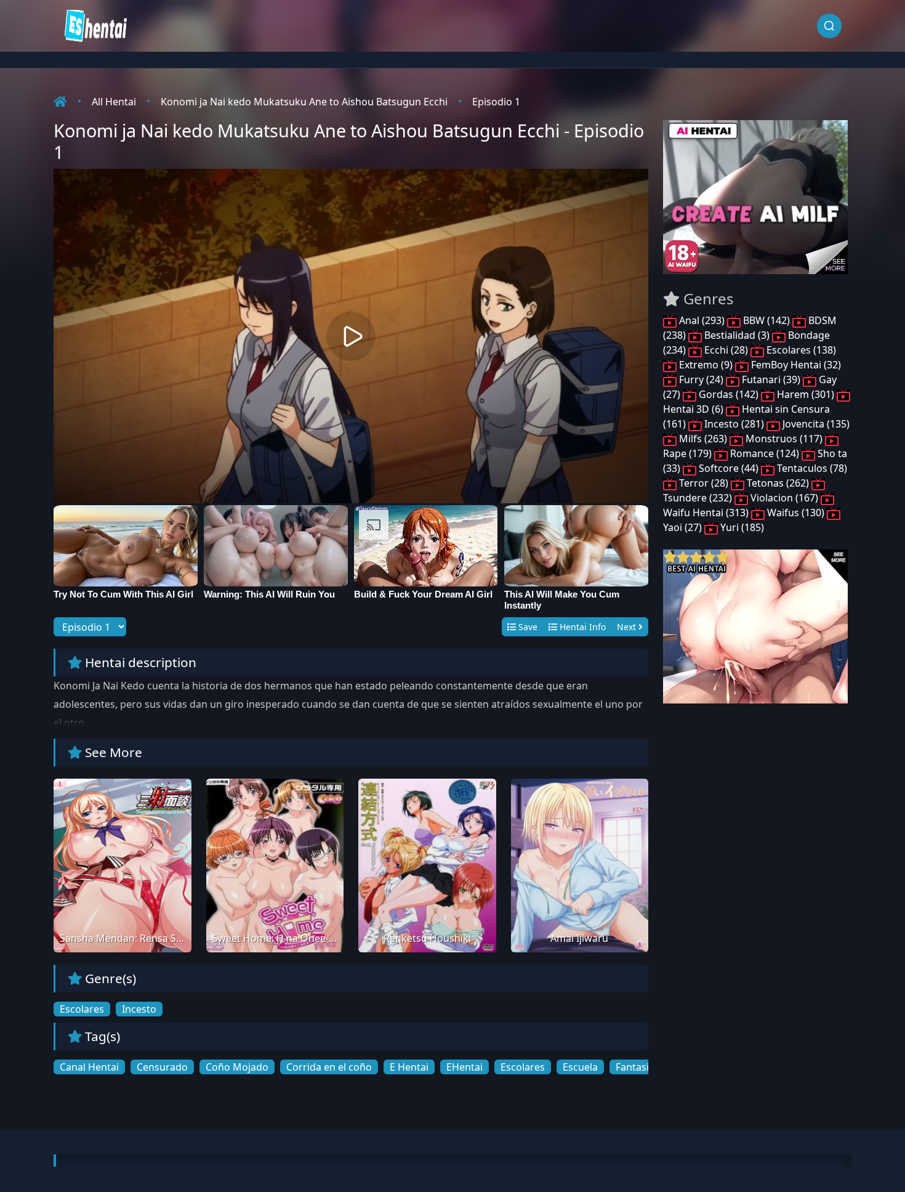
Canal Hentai (89, 1067)
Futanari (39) (771, 379)
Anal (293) (702, 320)
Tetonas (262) (777, 483)
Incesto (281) (734, 424)
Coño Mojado (237, 1067)
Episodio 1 (496, 101)
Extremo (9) (706, 364)
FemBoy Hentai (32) (795, 364)
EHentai (464, 1067)
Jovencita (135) (815, 424)
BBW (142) (766, 320)
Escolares (82, 1009)
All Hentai (114, 101)
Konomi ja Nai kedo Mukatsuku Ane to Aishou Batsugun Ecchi (304, 101)
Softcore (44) (728, 468)
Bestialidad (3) (737, 335)
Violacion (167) (784, 498)
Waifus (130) (796, 512)
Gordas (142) (728, 394)
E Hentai (409, 1067)
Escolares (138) (800, 350)
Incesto (139, 1009)
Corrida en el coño (329, 1067)
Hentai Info (581, 627)
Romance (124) (765, 453)
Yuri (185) (741, 527)
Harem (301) (805, 394)
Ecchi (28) (726, 350)
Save (526, 627)
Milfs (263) (703, 438)
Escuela (580, 1067)
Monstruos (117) (784, 438)
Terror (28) (704, 483)
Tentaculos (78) (810, 468)
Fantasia (635, 1067)
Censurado (162, 1067)
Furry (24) (701, 379)
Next (627, 627)
